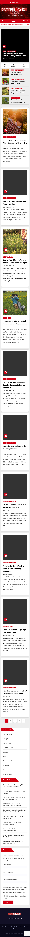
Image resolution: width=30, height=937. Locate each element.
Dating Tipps (6, 626)
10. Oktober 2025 (9, 510)
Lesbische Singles (8, 747)
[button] (24, 20)
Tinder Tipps (18, 88)
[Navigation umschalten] (13, 20)
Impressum (21, 933)
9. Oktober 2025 (9, 574)
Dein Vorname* (7, 864)
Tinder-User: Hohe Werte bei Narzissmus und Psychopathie (18, 102)
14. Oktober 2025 (9, 265)
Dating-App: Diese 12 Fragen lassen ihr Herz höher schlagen (18, 93)
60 (19, 721)
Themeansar (16, 929)
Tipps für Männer (11, 51)
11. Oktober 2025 (9, 452)
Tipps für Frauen (8, 770)
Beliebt (13, 66)
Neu (5, 66)
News (4, 51)
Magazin (13, 97)
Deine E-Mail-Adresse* (10, 879)
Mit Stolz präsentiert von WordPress (11, 926)
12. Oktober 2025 (9, 58)
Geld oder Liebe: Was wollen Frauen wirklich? (18, 84)
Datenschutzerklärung (11, 933)
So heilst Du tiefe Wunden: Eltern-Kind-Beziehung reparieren (13, 568)
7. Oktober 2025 (9, 696)
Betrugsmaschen (8, 734)
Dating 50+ (6, 739)
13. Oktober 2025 (9, 327)
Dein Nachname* (8, 872)
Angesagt (23, 66)
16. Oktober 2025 (9, 146)
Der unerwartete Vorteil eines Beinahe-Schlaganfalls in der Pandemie (14, 56)
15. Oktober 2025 (9, 207)
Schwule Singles (8, 761)
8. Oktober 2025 (9, 635)
